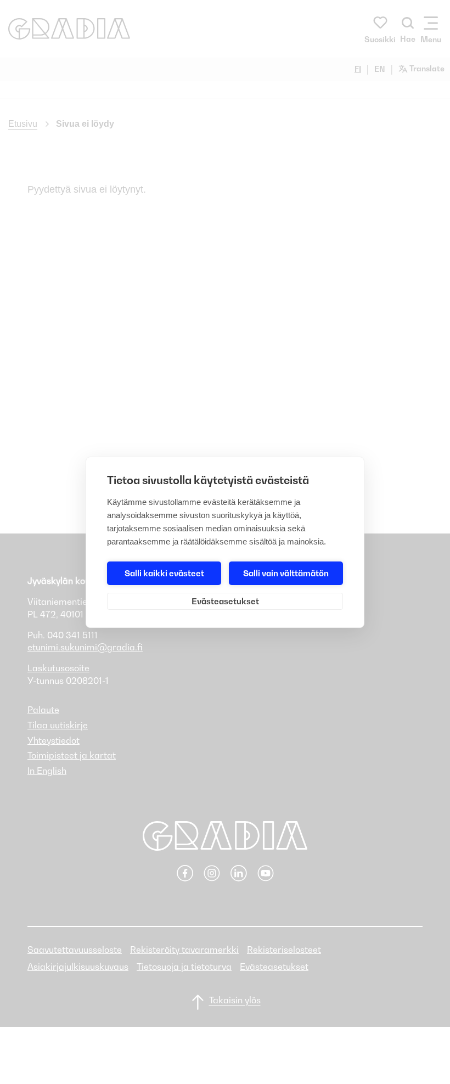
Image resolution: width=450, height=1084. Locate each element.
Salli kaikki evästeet (164, 573)
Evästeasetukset (225, 601)
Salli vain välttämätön (286, 573)
